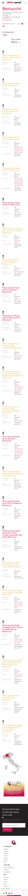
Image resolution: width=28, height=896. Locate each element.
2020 (18, 152)
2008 (19, 67)
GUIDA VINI (7, 865)
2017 (18, 150)
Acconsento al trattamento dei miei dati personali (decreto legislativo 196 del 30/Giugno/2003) (12, 821)
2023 (21, 185)
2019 (15, 152)
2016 (15, 150)
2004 (15, 93)
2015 (21, 149)
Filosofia (6, 879)
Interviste (6, 853)
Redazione (6, 877)
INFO (5, 874)
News (5, 862)
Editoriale (6, 849)
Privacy (5, 884)
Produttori (6, 870)
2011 (18, 147)
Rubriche (6, 860)
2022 (21, 152)
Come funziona (7, 872)
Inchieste (6, 851)
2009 (15, 121)
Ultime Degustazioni (9, 867)
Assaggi (5, 858)
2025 (18, 187)
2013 (15, 149)
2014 (18, 149)
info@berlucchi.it (6, 18)
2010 (15, 147)
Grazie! (5, 881)
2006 (15, 240)
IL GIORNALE (7, 846)
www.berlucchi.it (6, 20)
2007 (15, 67)
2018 (21, 150)
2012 (21, 147)
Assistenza (6, 886)
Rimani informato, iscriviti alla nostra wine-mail (10, 812)
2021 (21, 183)
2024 (15, 187)
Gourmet (6, 855)
